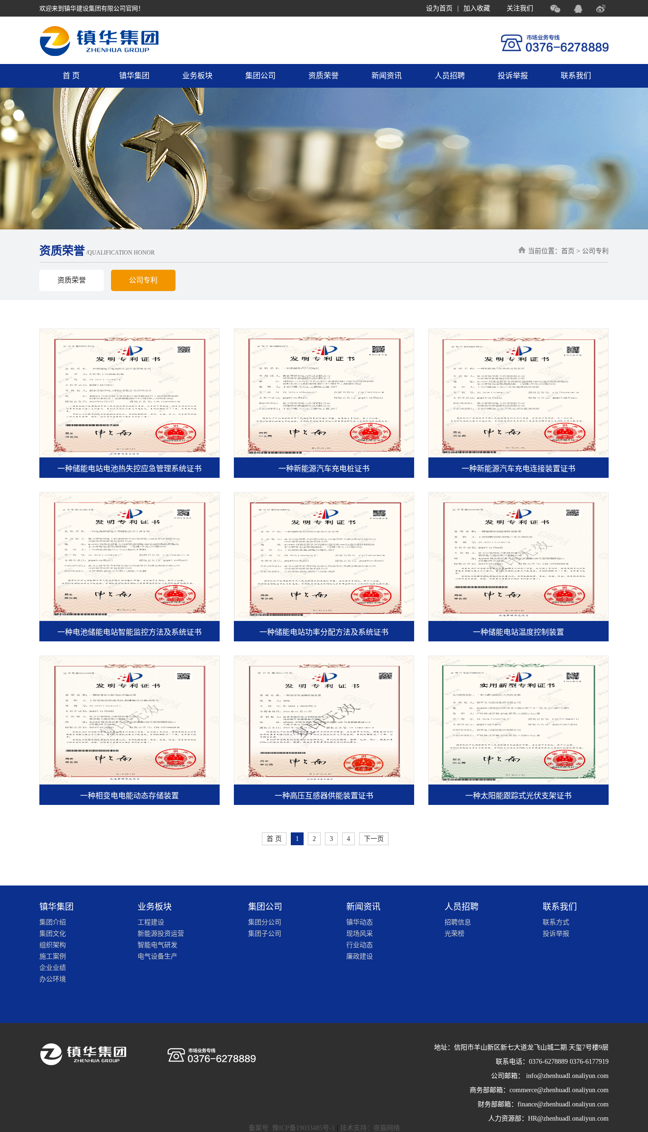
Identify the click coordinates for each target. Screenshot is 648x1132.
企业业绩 (52, 967)
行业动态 (359, 945)
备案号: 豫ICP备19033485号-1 (292, 1128)
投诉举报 (513, 76)
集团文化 (52, 933)
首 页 (71, 76)
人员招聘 (450, 76)
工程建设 (151, 922)
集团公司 (260, 76)
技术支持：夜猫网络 (370, 1128)
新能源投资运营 (161, 933)
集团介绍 (52, 922)
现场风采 (359, 933)
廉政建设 (359, 956)
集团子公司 (264, 933)
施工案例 (52, 956)
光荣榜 (454, 933)
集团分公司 (264, 922)
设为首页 (439, 8)
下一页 (374, 838)
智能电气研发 (157, 945)
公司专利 (143, 280)
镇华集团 (134, 76)
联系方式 (556, 922)
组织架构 (52, 945)
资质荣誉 (323, 76)
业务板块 (197, 76)
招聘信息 (457, 922)
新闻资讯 (386, 76)
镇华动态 (359, 922)
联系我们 (576, 76)
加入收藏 (476, 8)
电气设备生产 (157, 956)
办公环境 (52, 979)
